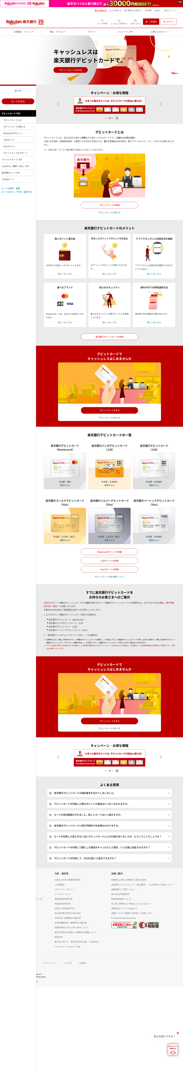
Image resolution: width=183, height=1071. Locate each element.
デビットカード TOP (11, 113)
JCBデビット (9, 139)
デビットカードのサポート (15, 152)
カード (18, 90)
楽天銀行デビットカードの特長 (110, 336)
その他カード (8, 179)
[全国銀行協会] (124, 925)
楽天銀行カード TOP (11, 172)
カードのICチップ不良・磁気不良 (17, 191)
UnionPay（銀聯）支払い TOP (15, 166)
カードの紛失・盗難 (11, 188)
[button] (58, 104)
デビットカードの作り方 (110, 417)
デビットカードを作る (70, 70)
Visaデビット (9, 146)
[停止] (117, 118)
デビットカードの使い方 (14, 126)
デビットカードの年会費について (110, 576)
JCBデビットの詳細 (109, 560)
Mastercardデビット (12, 133)
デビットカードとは (12, 120)
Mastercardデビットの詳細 (109, 551)
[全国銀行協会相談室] (149, 925)
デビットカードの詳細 (110, 205)
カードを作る (18, 101)
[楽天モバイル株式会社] (91, 3)
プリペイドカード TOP (12, 159)
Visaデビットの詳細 (110, 569)
